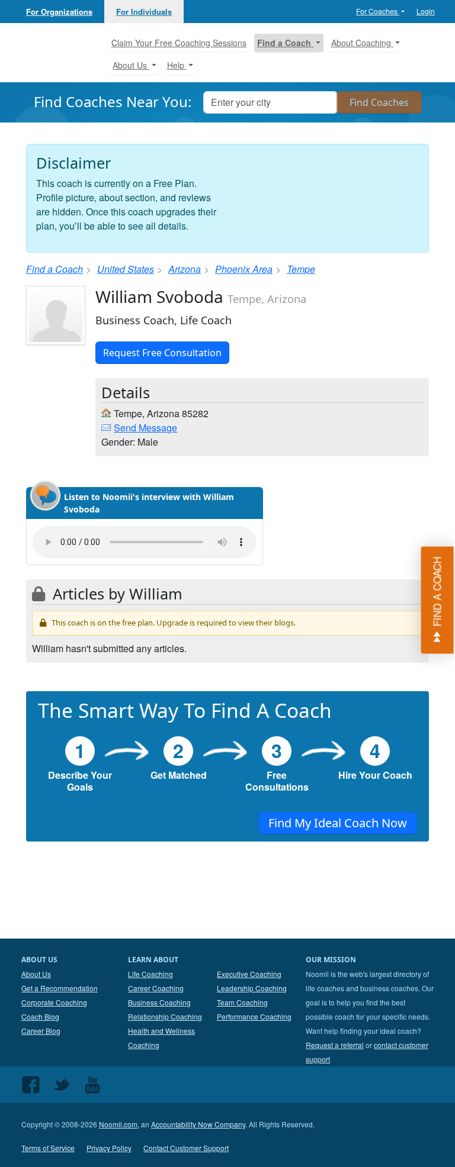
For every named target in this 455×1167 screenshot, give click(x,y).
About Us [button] (131, 65)
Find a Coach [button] (285, 43)
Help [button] (177, 65)
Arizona (184, 269)
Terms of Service (48, 1148)
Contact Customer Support (186, 1148)
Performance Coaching (254, 1016)
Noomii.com (118, 1124)
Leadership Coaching (252, 988)
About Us (36, 974)
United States (125, 269)
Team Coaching (242, 1002)
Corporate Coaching (54, 1002)
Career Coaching (156, 988)
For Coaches (377, 11)
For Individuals (144, 11)
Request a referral (335, 1045)
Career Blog (40, 1031)
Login (425, 11)
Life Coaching (150, 974)
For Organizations (59, 11)
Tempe (301, 269)
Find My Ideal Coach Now (337, 823)
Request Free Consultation (162, 352)
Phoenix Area (244, 269)
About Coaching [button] (362, 43)
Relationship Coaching (165, 1016)
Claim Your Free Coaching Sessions (178, 43)
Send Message (145, 427)
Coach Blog (40, 1016)
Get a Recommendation (59, 988)
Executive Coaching (249, 974)
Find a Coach (54, 269)
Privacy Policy (109, 1148)
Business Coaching (159, 1002)
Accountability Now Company (198, 1124)
